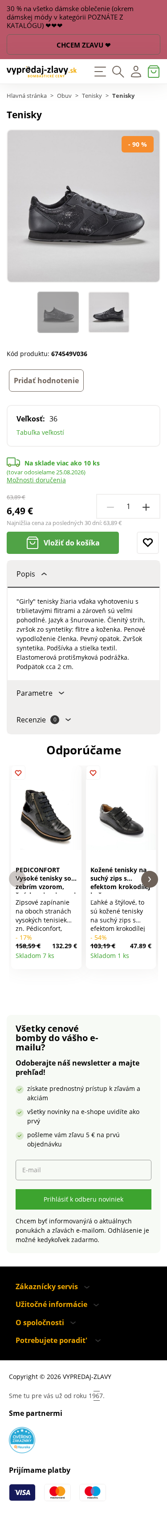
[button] (17, 879)
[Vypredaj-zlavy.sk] (42, 71)
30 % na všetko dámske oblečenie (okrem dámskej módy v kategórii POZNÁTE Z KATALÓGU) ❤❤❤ (70, 17)
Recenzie (36, 720)
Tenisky (92, 95)
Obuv (64, 95)
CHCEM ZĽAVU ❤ (84, 44)
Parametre (34, 693)
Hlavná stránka (27, 95)
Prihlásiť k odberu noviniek (83, 1199)
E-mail (31, 1170)
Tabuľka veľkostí (40, 432)
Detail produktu (71, 959)
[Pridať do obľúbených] (148, 543)
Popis (25, 574)
